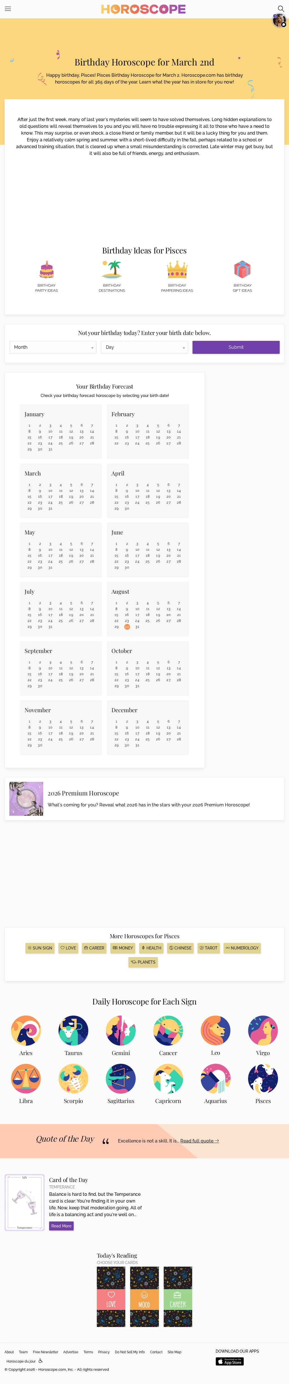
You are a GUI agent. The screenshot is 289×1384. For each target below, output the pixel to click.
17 (50, 437)
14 (92, 431)
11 (61, 431)
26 (71, 443)
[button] (41, 1361)
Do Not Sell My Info (130, 1352)
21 (92, 437)
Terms (88, 1352)
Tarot (211, 948)
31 (50, 449)
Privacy (104, 1352)
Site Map (174, 1352)
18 (61, 437)
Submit (236, 347)
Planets (146, 962)
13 (82, 431)
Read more (61, 1226)
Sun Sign (42, 948)
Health (153, 948)
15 (30, 437)
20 (82, 437)
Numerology (244, 948)
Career (96, 948)
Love (70, 948)
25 (61, 443)
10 (51, 431)
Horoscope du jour (21, 1361)
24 (50, 443)
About (9, 1352)
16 (40, 437)
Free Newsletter (45, 1352)
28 (92, 443)
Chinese (182, 948)
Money (125, 948)
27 (82, 443)
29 (30, 449)
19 (71, 437)
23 (40, 443)
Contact (156, 1352)
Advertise (70, 1352)
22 (30, 443)
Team (23, 1352)
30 (40, 449)
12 (71, 431)
